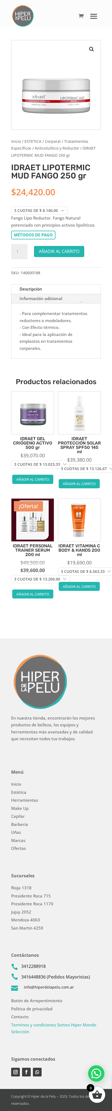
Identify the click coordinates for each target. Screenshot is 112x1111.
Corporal (53, 141)
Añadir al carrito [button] (32, 479)
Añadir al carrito (59, 251)
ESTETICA (32, 141)
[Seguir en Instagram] (15, 1072)
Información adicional (41, 298)
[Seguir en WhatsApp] (37, 1072)
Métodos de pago (33, 234)
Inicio (16, 141)
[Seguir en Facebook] (26, 1072)
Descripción (31, 289)
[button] (92, 49)
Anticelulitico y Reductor (57, 148)
